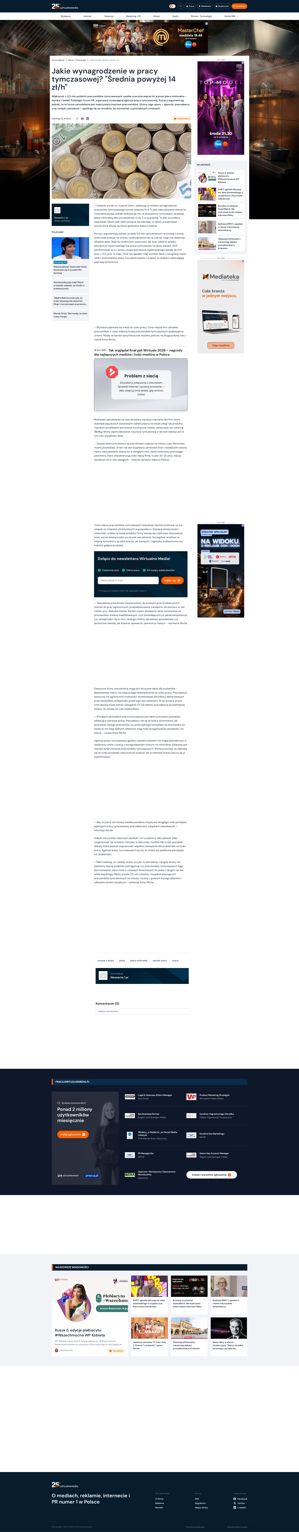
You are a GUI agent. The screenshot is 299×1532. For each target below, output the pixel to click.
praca (175, 960)
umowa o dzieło (106, 960)
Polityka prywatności (195, 1527)
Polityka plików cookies (237, 1527)
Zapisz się (170, 580)
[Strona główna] (65, 6)
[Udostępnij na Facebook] (83, 118)
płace (122, 960)
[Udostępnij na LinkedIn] (87, 118)
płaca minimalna (138, 960)
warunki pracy (160, 960)
